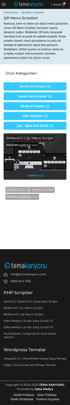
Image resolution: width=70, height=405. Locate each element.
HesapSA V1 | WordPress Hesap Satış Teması (35, 358)
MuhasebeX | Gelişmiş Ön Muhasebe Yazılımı (30, 335)
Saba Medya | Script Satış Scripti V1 (28, 320)
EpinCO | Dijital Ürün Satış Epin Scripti (31, 301)
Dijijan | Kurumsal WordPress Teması (30, 365)
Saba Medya (44, 389)
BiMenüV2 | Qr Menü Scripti (23, 314)
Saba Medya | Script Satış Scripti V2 (28, 327)
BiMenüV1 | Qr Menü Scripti (23, 308)
